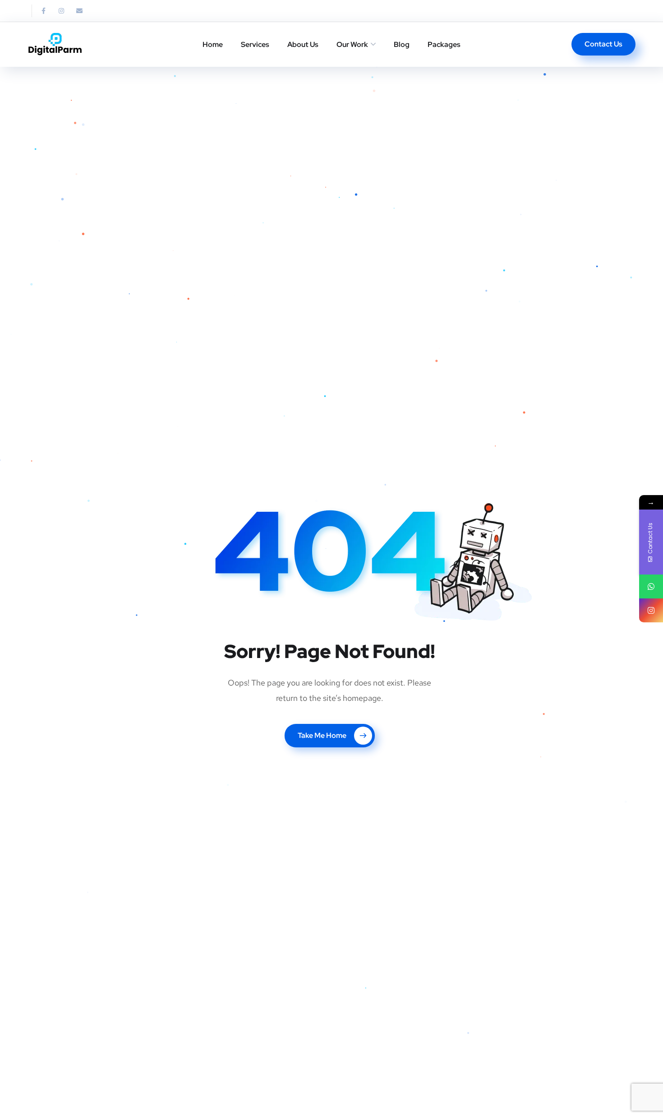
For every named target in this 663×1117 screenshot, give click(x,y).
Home (213, 44)
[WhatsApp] (651, 586)
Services (255, 44)
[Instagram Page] (651, 610)
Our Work (352, 44)
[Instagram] (61, 11)
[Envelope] (79, 11)
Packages (444, 44)
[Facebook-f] (43, 11)
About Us (302, 44)
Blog (402, 44)
